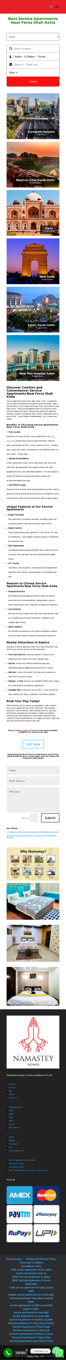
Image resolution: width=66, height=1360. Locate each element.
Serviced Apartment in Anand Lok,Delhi (31, 1319)
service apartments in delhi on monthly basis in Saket (31, 1307)
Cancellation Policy (31, 1266)
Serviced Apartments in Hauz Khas (31, 1337)
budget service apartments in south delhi (31, 1294)
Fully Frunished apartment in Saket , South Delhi (28, 1170)
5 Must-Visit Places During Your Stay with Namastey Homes (32, 836)
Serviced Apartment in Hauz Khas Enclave (31, 1323)
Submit (50, 817)
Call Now (33, 744)
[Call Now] (8, 1352)
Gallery (12, 1094)
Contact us (13, 1098)
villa (10, 1147)
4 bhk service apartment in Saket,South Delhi (31, 1289)
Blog (10, 1091)
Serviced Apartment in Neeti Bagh (31, 1326)
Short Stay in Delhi (16, 1163)
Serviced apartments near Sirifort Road (31, 1341)
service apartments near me (31, 1273)
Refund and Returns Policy (41, 1259)
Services (12, 1087)
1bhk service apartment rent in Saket (31, 1269)
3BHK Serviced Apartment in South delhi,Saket (31, 1282)
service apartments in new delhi (31, 1312)
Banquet (12, 1140)
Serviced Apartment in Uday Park (31, 1330)
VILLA (11, 1124)
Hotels (11, 1137)
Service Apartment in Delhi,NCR (22, 1160)
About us (12, 1084)
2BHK (11, 1114)
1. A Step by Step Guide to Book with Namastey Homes (32, 832)
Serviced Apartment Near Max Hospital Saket (31, 1299)
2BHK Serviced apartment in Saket (31, 1276)
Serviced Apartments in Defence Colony (31, 1333)
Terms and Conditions (31, 1262)
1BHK (11, 1110)
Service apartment (16, 1150)
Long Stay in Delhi (16, 1167)
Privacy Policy (14, 1259)
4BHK (11, 1121)
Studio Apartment (16, 1107)
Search (33, 81)
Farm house (13, 1144)
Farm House (13, 1127)
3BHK (11, 1117)
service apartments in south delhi (31, 1316)
